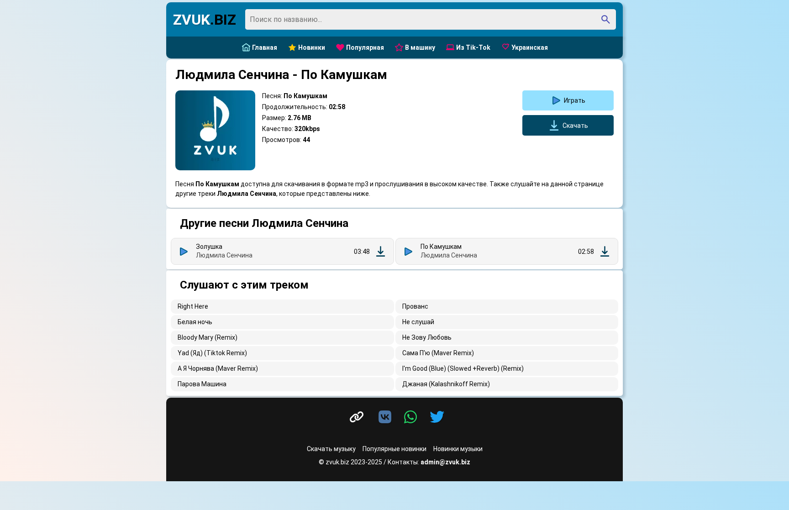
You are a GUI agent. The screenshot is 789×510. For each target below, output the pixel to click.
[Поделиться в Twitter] (437, 417)
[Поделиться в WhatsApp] (412, 417)
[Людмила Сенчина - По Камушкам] (604, 251)
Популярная (365, 47)
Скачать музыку (331, 448)
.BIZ (204, 19)
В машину (420, 47)
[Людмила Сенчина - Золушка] (380, 251)
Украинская (529, 47)
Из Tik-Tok (473, 47)
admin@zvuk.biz (445, 462)
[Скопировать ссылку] (356, 417)
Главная (264, 47)
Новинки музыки (458, 448)
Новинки (311, 47)
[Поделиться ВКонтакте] (387, 417)
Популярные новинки (394, 448)
